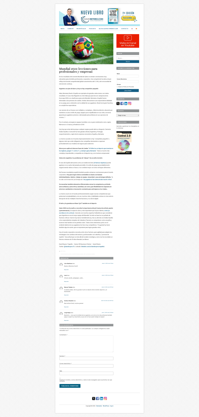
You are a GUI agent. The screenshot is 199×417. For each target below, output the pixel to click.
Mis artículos (81, 28)
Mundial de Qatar (90, 254)
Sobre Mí (70, 28)
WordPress (106, 406)
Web (60, 371)
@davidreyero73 (69, 246)
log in (111, 406)
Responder (66, 269)
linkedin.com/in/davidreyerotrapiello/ (93, 246)
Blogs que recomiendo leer (108, 28)
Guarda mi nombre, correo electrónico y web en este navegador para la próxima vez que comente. (85, 380)
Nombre (62, 356)
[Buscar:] (127, 58)
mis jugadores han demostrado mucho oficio (97, 179)
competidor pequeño (66, 254)
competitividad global (77, 254)
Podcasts (92, 28)
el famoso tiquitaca (100, 163)
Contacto (124, 28)
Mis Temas (63, 251)
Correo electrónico (65, 363)
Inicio (62, 28)
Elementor (99, 406)
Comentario (63, 334)
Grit (85, 254)
